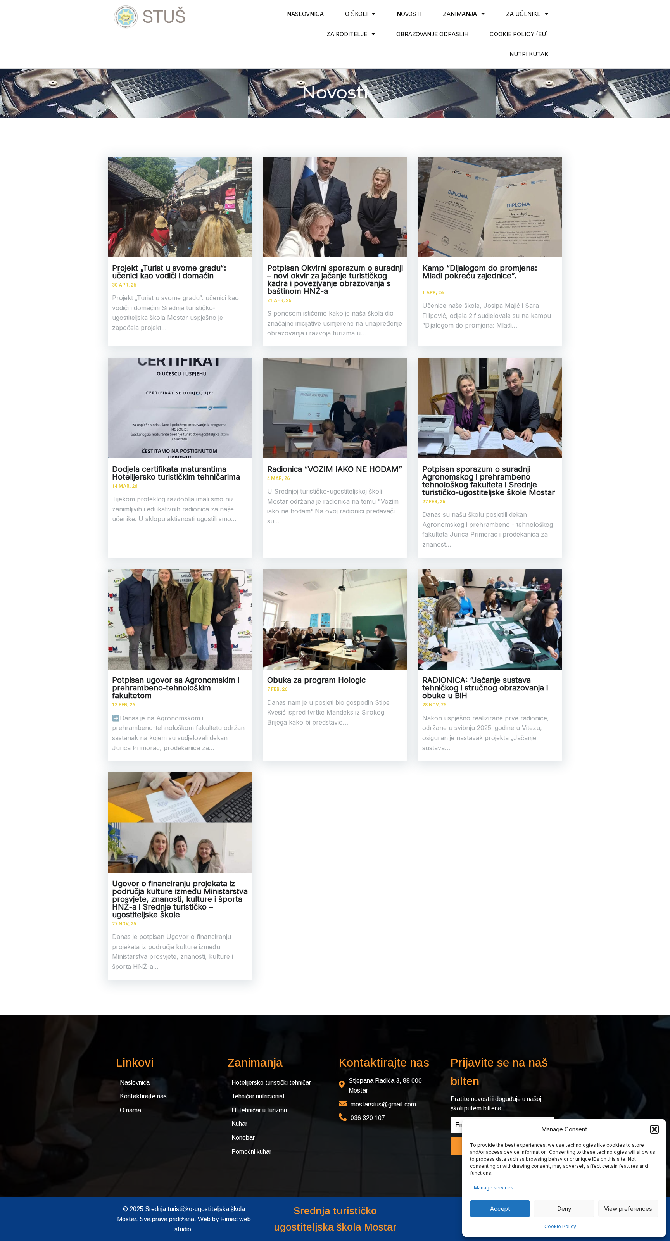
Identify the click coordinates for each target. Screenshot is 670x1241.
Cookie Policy (560, 1226)
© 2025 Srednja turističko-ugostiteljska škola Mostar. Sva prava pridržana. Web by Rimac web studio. (184, 1219)
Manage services (493, 1188)
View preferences (628, 1208)
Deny (564, 1208)
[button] (654, 1129)
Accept (500, 1208)
